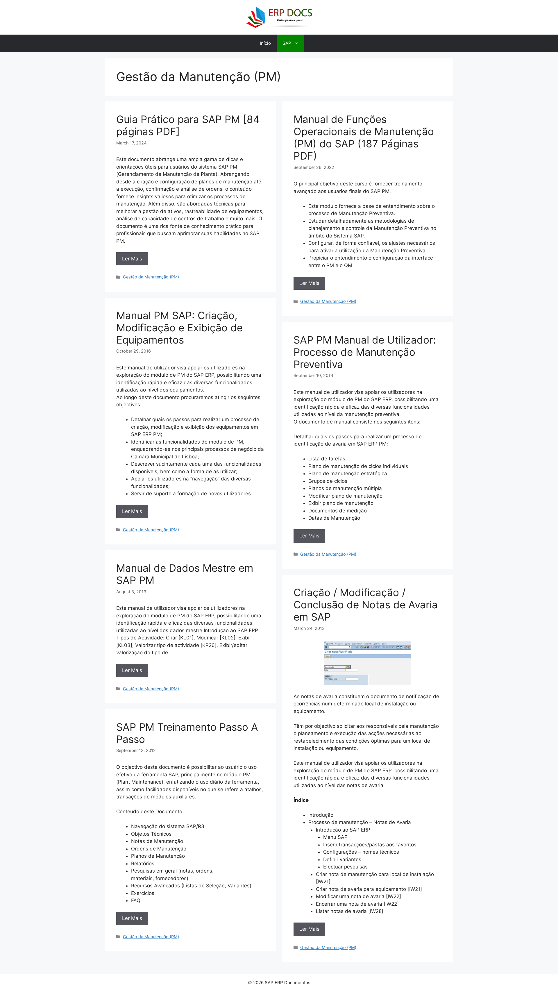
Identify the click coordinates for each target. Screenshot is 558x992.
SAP (286, 43)
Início (265, 43)
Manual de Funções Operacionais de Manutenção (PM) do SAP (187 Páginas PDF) (364, 137)
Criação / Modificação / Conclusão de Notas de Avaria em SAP (366, 604)
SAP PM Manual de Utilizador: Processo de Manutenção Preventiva (365, 352)
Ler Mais (132, 259)
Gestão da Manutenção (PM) (151, 276)
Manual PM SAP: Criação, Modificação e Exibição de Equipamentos (179, 327)
